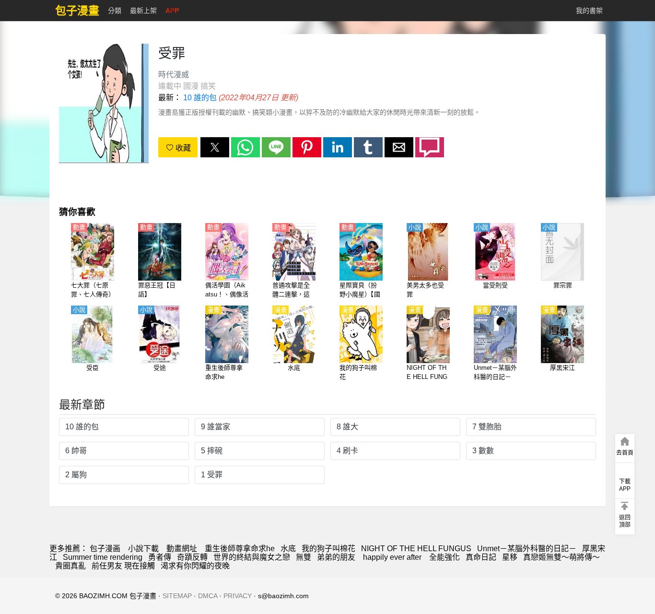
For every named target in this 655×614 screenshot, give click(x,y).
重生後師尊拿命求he (240, 548)
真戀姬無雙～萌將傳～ (561, 557)
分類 (114, 10)
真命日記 (481, 557)
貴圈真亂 (70, 566)
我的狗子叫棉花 (328, 548)
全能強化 (444, 557)
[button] (214, 147)
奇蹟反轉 (192, 557)
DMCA (207, 596)
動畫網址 (181, 548)
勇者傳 (159, 557)
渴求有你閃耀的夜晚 (195, 566)
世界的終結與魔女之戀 (251, 557)
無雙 (303, 557)
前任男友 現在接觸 (123, 566)
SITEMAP (177, 596)
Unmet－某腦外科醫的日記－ (526, 548)
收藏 (182, 148)
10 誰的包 (200, 98)
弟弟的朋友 (337, 557)
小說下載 (143, 548)
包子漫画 (105, 548)
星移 (509, 557)
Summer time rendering (102, 557)
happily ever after (393, 557)
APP (172, 10)
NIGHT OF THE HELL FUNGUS (416, 548)
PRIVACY (237, 596)
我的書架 (589, 10)
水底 (288, 548)
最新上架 (143, 10)
